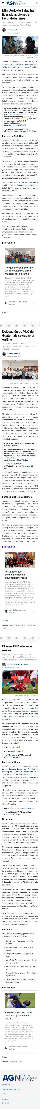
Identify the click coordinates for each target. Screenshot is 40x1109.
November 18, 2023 (12, 814)
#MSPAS (13, 112)
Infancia (20, 70)
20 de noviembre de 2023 (12, 33)
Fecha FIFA (13, 1061)
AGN (29, 387)
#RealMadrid (28, 808)
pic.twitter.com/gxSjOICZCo (15, 125)
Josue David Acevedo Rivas (18, 664)
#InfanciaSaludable (12, 123)
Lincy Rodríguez (14, 353)
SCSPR (4, 1093)
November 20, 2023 (28, 131)
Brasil (12, 625)
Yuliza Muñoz (13, 30)
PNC (4, 628)
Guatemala (31, 625)
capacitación (20, 625)
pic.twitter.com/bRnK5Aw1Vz (16, 460)
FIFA (21, 1061)
